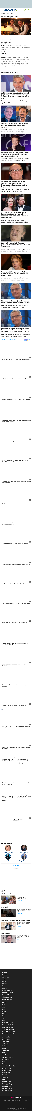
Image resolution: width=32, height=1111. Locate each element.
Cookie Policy (23, 1103)
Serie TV (4, 988)
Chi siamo (7, 1103)
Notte (4, 981)
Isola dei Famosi (6, 1072)
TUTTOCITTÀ (13, 1100)
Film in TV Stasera (7, 990)
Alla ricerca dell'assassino (9, 894)
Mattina (4, 975)
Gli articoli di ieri (7, 999)
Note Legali (13, 1103)
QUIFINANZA (26, 1100)
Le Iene (4, 1079)
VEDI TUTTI (16, 865)
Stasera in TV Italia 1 (8, 1034)
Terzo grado (5, 907)
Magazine (3, 13)
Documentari (6, 1059)
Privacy (18, 1103)
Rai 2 (3, 1007)
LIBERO (4, 1099)
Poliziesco (20, 900)
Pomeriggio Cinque (7, 1084)
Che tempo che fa (7, 1090)
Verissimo (5, 1077)
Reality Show (6, 1039)
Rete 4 (4, 1011)
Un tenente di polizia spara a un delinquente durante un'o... (24, 910)
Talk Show (5, 1043)
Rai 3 (3, 1009)
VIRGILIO (8, 1099)
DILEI (17, 1100)
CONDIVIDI (5, 38)
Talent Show (5, 1041)
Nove (3, 1020)
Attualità (4, 1055)
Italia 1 (4, 1016)
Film (8, 13)
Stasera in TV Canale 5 (8, 1031)
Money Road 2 (5, 933)
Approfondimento (7, 1057)
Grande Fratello (6, 1070)
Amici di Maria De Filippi (9, 1066)
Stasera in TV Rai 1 (7, 1022)
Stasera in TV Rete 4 (8, 1029)
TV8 (3, 1018)
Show (3, 1061)
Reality (19, 939)
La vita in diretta (7, 1088)
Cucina (4, 1052)
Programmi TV (6, 1037)
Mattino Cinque (6, 1086)
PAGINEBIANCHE (7, 1100)
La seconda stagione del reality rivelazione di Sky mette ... (23, 936)
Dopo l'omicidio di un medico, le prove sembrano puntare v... (22, 897)
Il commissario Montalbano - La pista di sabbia (15, 920)
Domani (4, 983)
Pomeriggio (5, 977)
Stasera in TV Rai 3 (7, 1027)
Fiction (19, 926)
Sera (3, 979)
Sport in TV (5, 995)
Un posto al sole (6, 1081)
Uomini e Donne (6, 1068)
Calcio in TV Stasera (7, 992)
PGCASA (27, 1099)
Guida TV (4, 972)
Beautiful (4, 1075)
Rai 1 (3, 1005)
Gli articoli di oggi (7, 997)
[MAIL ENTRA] (25, 10)
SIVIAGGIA (21, 1100)
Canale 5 (4, 1013)
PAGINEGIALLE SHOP (21, 1099)
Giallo (11, 13)
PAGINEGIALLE (13, 1099)
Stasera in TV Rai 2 (7, 1025)
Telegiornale (5, 1050)
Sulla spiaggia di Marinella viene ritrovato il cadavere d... (23, 923)
